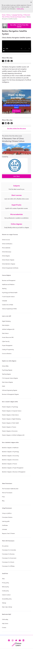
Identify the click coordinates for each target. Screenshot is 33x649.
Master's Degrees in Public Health (10, 423)
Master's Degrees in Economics (10, 431)
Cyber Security (5, 341)
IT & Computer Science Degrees (10, 378)
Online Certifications (7, 243)
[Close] (31, 2)
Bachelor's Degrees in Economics (10, 459)
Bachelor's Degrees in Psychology (10, 451)
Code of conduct (6, 595)
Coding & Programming (8, 349)
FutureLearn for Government (9, 558)
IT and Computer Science (8, 296)
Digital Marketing (6, 321)
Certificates (5, 525)
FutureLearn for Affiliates (8, 566)
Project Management (7, 345)
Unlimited (4, 529)
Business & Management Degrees (10, 394)
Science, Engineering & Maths (9, 308)
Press (3, 496)
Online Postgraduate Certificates (10, 268)
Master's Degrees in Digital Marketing (11, 419)
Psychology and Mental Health (9, 292)
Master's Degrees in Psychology (10, 407)
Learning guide (5, 521)
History (8, 15)
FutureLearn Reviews (7, 517)
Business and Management (8, 280)
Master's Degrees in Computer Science (11, 411)
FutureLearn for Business (8, 554)
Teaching (4, 288)
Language (4, 300)
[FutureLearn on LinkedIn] (23, 640)
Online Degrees (6, 256)
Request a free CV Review (8, 533)
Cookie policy (5, 591)
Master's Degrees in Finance (9, 427)
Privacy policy (5, 582)
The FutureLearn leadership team (10, 488)
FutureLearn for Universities (9, 550)
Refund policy (5, 586)
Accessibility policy (7, 599)
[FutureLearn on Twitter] (16, 640)
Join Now (16, 176)
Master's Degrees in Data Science (10, 415)
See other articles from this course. (19, 25)
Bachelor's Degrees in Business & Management (13, 472)
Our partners (5, 546)
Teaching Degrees (6, 374)
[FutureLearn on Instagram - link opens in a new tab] (12, 640)
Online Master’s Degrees (8, 260)
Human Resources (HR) (7, 337)
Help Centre (5, 623)
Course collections (6, 353)
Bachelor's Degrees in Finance (9, 463)
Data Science (5, 333)
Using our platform (7, 513)
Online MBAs (5, 366)
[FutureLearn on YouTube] (20, 640)
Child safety (5, 619)
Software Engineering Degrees (9, 390)
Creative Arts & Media (7, 304)
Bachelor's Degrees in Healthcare (10, 447)
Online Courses (6, 239)
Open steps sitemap (7, 607)
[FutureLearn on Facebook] (9, 640)
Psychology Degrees (7, 370)
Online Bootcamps (6, 252)
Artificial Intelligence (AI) (8, 329)
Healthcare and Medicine (8, 284)
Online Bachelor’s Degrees (8, 264)
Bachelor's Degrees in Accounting (10, 455)
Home (3, 15)
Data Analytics (5, 325)
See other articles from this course (16, 128)
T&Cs (3, 578)
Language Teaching (17, 15)
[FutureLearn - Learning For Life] (16, 644)
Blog (3, 500)
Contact (4, 627)
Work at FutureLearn (7, 492)
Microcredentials (6, 247)
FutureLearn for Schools (8, 562)
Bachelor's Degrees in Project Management (12, 468)
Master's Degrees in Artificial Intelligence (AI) (13, 435)
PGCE (3, 386)
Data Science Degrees (7, 382)
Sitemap (4, 603)
